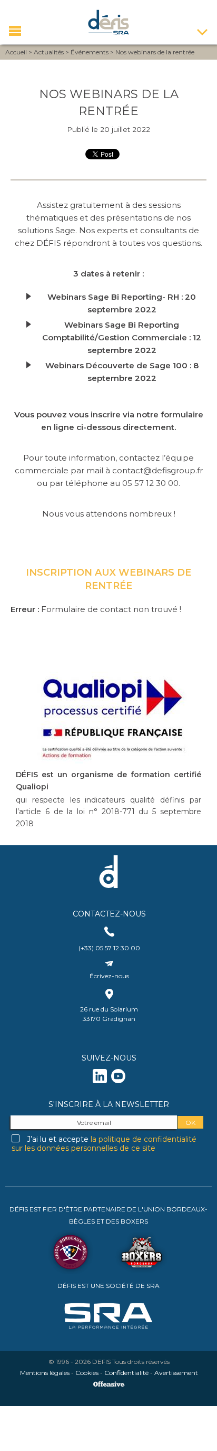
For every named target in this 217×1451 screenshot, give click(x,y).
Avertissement (176, 1373)
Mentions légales (45, 1373)
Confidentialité (126, 1373)
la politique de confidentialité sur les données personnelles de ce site (104, 1143)
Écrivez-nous (109, 976)
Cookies (86, 1373)
